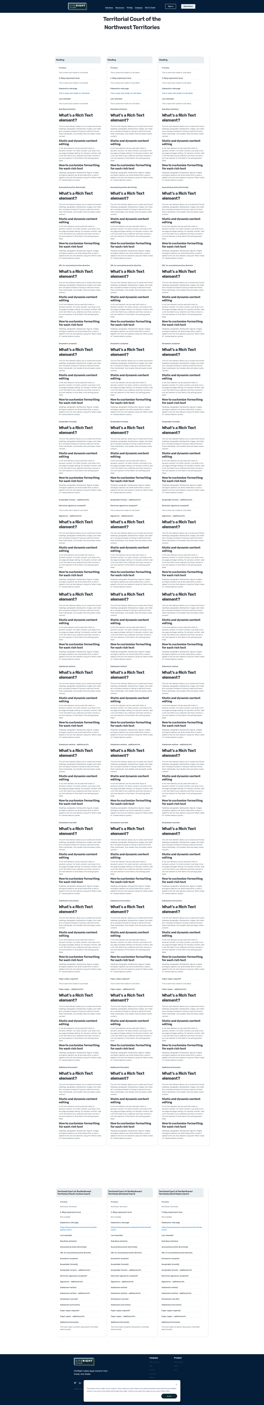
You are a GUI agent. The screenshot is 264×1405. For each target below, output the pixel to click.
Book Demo (188, 6)
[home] (76, 6)
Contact (152, 1370)
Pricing (129, 8)
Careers (152, 1377)
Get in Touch (150, 8)
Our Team (152, 1374)
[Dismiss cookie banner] (176, 1384)
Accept (169, 1396)
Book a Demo (178, 1362)
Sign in (170, 6)
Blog (150, 1366)
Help (175, 1370)
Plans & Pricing (154, 1362)
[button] (109, 8)
